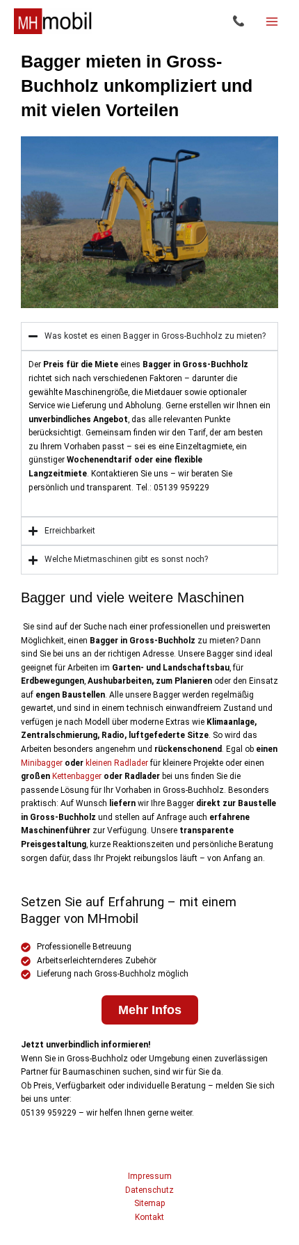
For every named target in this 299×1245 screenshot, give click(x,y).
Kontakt (149, 1217)
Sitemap (149, 1203)
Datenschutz (149, 1190)
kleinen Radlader (117, 763)
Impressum (150, 1176)
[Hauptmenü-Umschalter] (272, 21)
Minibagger (42, 763)
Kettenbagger (77, 776)
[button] (238, 21)
